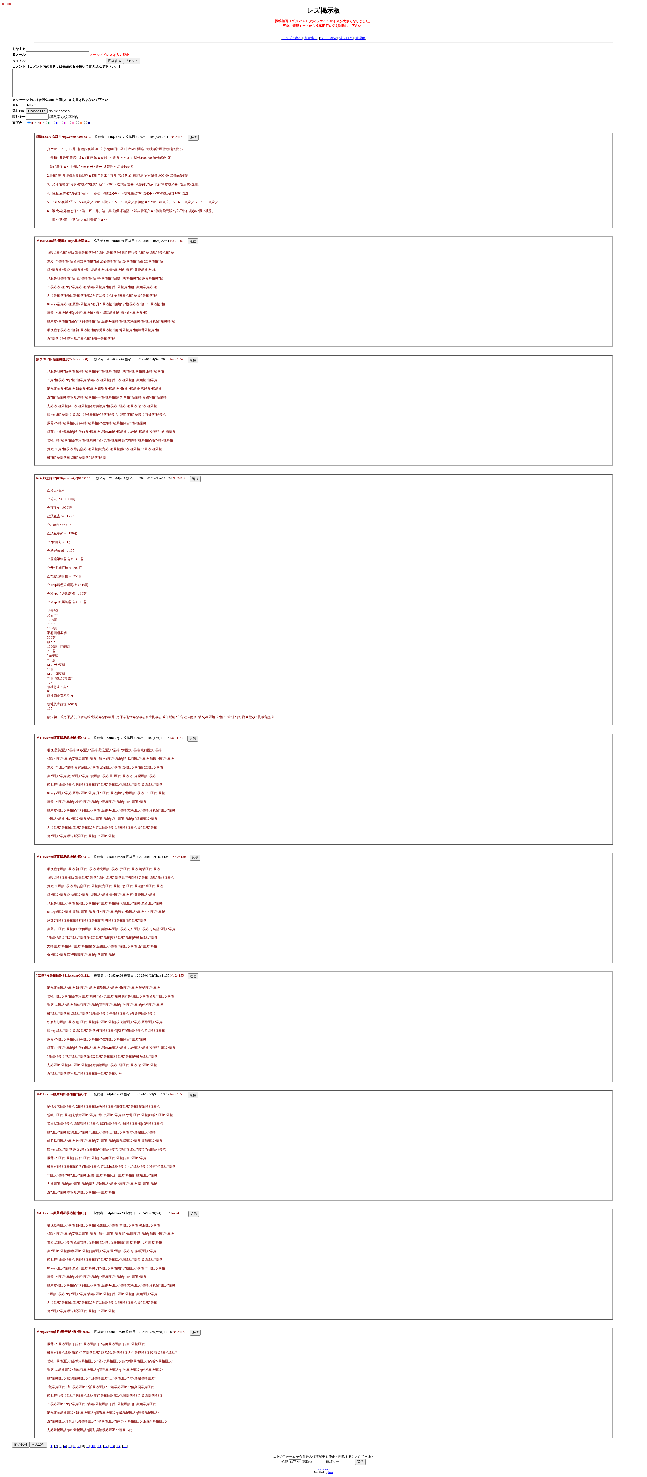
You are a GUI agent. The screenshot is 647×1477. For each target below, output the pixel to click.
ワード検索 (328, 38)
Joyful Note (323, 1469)
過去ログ (346, 38)
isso (330, 1472)
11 (99, 1446)
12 (106, 1446)
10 (93, 1446)
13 (112, 1446)
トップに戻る (292, 38)
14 (118, 1446)
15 (125, 1446)
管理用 (360, 38)
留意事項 (310, 38)
